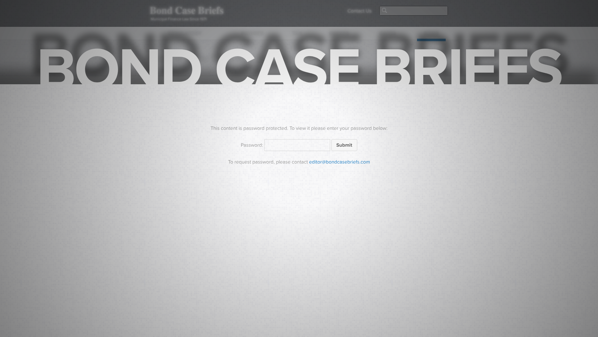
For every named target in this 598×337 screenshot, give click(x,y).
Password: (252, 145)
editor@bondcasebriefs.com (339, 162)
